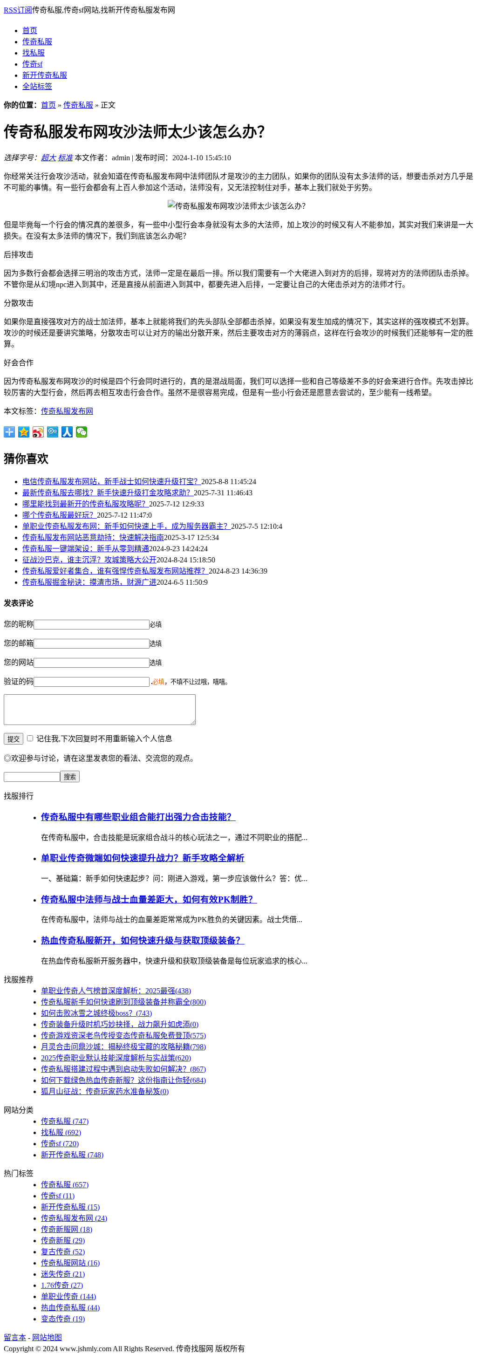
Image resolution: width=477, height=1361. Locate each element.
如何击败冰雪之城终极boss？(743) (96, 1013)
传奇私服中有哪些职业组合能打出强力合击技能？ (138, 817)
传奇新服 (63, 1241)
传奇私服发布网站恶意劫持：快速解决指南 (93, 537)
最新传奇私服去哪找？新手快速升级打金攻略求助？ (108, 493)
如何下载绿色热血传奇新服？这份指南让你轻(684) (123, 1080)
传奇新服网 (66, 1229)
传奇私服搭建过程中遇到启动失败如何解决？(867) (123, 1069)
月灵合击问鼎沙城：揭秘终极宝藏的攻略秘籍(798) (123, 1047)
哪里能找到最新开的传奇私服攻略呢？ (85, 504)
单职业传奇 (68, 1296)
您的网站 (19, 662)
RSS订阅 (18, 10)
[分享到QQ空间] (24, 432)
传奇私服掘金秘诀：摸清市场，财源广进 (89, 582)
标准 (65, 158)
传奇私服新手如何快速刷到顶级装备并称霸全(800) (123, 1002)
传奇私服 (37, 42)
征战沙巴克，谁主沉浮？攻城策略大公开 (89, 560)
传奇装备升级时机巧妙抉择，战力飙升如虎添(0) (119, 1024)
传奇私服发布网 (67, 411)
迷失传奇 (63, 1274)
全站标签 (37, 86)
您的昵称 (19, 624)
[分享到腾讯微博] (53, 432)
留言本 (15, 1337)
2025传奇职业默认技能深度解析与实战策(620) (116, 1058)
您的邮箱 (19, 643)
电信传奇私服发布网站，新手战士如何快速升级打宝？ (111, 482)
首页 (29, 30)
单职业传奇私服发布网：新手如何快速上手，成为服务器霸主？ (126, 526)
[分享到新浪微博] (38, 432)
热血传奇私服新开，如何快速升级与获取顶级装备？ (143, 940)
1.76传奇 (62, 1285)
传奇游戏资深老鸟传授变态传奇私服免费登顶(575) (123, 1036)
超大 (48, 158)
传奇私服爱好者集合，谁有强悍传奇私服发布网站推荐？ (115, 571)
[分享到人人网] (67, 432)
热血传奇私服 (70, 1308)
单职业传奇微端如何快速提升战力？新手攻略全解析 (143, 858)
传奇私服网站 (70, 1263)
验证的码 (19, 681)
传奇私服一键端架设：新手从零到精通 (85, 549)
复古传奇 (63, 1252)
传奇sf (32, 64)
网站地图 (47, 1337)
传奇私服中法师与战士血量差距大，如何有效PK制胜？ (149, 899)
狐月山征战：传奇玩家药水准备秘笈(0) (105, 1091)
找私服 (33, 53)
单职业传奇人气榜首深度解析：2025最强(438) (116, 991)
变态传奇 (63, 1319)
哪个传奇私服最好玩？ (59, 515)
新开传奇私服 (44, 75)
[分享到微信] (82, 432)
